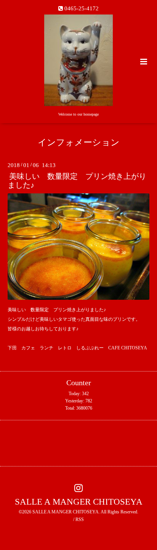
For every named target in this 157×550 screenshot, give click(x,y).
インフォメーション (79, 142)
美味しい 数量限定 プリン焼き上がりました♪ (77, 180)
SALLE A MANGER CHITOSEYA (79, 501)
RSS (79, 519)
